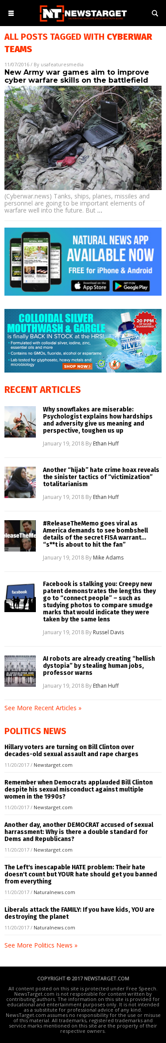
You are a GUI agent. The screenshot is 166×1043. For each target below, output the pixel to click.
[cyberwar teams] (83, 22)
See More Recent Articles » (42, 708)
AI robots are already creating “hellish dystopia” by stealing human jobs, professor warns (99, 666)
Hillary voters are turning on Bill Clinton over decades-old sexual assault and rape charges (71, 750)
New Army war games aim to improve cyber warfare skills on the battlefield (76, 76)
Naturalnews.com (54, 892)
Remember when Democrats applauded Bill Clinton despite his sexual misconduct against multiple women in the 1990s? (78, 789)
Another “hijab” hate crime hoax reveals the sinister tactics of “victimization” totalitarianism (101, 477)
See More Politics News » (40, 945)
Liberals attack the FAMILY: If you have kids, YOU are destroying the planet (79, 913)
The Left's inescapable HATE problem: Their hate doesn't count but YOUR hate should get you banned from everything (80, 874)
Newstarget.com (53, 764)
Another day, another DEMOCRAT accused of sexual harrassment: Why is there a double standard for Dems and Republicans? (78, 832)
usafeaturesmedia (62, 64)
